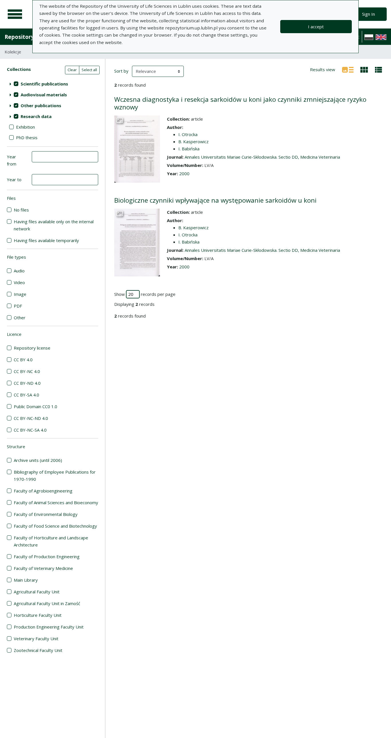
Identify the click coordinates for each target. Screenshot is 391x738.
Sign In (368, 14)
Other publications (41, 105)
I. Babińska (189, 148)
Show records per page (144, 294)
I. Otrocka (188, 134)
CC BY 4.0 (23, 359)
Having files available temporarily (46, 240)
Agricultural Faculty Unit (37, 592)
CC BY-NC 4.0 (27, 371)
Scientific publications (44, 84)
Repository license (32, 348)
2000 (184, 173)
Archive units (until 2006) (38, 460)
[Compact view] (364, 69)
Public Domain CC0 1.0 (35, 406)
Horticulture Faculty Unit (38, 615)
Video (19, 282)
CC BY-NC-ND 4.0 (31, 418)
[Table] (378, 69)
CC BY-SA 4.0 (26, 395)
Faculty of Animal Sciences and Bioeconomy (56, 502)
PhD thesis (26, 137)
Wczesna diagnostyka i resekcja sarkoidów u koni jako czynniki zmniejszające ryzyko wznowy (240, 103)
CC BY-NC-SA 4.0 (30, 430)
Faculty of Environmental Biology (46, 514)
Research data (36, 116)
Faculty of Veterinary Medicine (43, 568)
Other (19, 317)
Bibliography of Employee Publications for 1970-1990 (55, 475)
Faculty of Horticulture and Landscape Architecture (51, 541)
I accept (316, 26)
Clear (72, 69)
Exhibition (25, 127)
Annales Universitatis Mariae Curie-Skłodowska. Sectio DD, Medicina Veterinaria (262, 157)
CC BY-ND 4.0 (27, 383)
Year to (14, 179)
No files (21, 210)
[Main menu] (14, 14)
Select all (89, 69)
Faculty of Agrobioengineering (43, 491)
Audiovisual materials (44, 94)
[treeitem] (52, 83)
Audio (19, 271)
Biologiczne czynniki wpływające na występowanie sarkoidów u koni (215, 200)
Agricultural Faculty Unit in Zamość (47, 603)
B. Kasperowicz (193, 141)
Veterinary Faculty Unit (36, 638)
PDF (18, 306)
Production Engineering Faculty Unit (49, 627)
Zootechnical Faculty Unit (38, 650)
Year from (11, 160)
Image (20, 294)
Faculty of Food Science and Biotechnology (55, 526)
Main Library (26, 580)
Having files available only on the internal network (54, 225)
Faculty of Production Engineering (47, 556)
